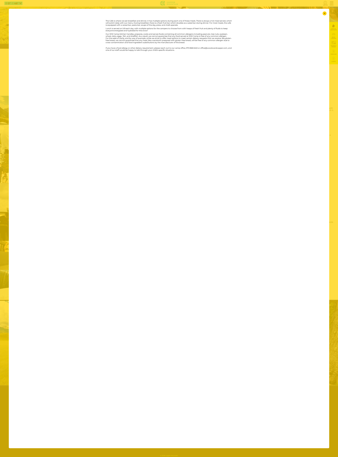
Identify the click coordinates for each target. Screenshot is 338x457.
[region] (169, 231)
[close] (325, 13)
